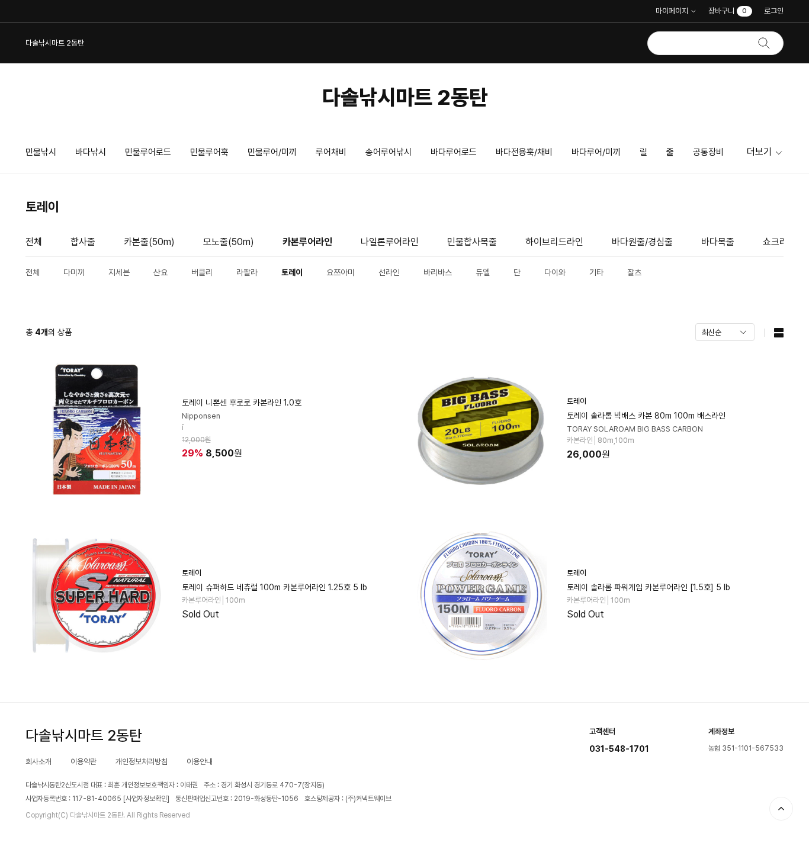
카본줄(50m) (149, 241)
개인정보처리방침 (141, 761)
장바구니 (727, 11)
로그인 (774, 11)
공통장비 (708, 152)
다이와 (555, 272)
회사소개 (38, 761)
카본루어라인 (307, 241)
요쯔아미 (340, 272)
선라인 (389, 272)
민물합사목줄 (472, 241)
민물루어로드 (148, 152)
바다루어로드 (454, 152)
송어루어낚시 (388, 152)
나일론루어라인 (390, 241)
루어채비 (331, 152)
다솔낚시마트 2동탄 (404, 97)
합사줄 (82, 241)
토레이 (292, 272)
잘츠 (634, 272)
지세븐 (119, 272)
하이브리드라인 (554, 241)
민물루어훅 (209, 152)
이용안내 (200, 761)
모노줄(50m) (228, 241)
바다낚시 (90, 152)
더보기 (759, 151)
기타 (596, 272)
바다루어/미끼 (596, 152)
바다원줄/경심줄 (642, 241)
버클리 (202, 272)
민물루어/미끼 (272, 152)
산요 (160, 272)
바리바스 (437, 272)
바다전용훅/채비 (524, 152)
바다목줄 (717, 241)
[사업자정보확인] (146, 798)
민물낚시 (40, 152)
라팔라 (247, 272)
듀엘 (483, 272)
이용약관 (83, 761)
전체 (33, 241)
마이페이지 (672, 11)
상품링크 (212, 430)
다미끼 (74, 272)
